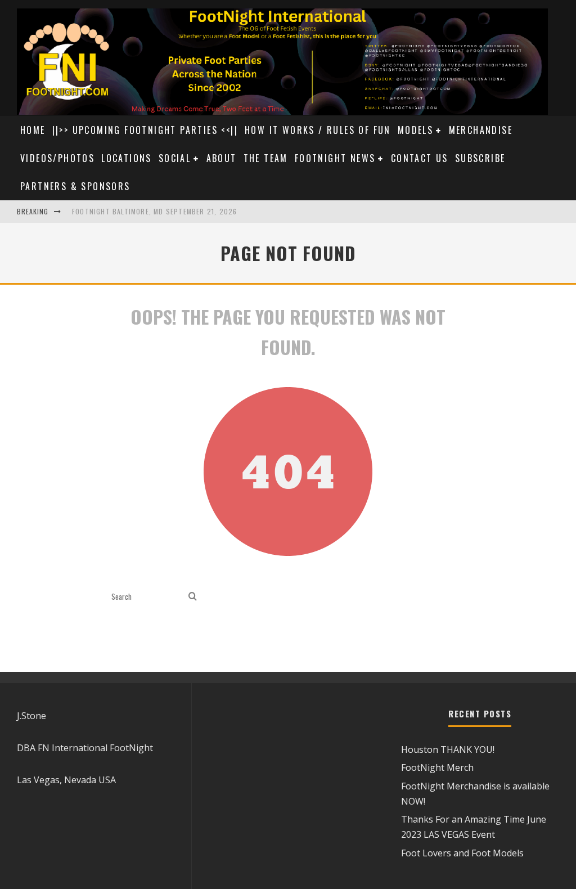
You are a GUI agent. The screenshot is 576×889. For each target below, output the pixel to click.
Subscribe (480, 158)
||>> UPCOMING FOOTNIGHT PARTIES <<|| (145, 130)
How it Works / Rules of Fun (318, 130)
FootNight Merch (437, 767)
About (221, 158)
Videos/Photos (57, 158)
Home (33, 130)
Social (175, 158)
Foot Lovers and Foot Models (462, 853)
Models (415, 130)
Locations (126, 158)
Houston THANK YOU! (447, 749)
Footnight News (335, 158)
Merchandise (480, 130)
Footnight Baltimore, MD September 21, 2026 (154, 211)
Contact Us (419, 158)
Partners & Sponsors (75, 186)
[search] (192, 597)
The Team (266, 158)
